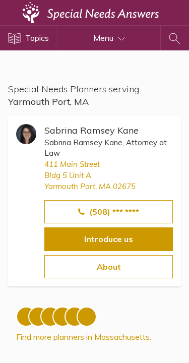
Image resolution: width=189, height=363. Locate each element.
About (109, 267)
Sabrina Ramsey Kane (91, 130)
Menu (104, 38)
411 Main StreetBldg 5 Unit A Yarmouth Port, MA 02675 (90, 175)
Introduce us (108, 239)
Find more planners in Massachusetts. (83, 337)
